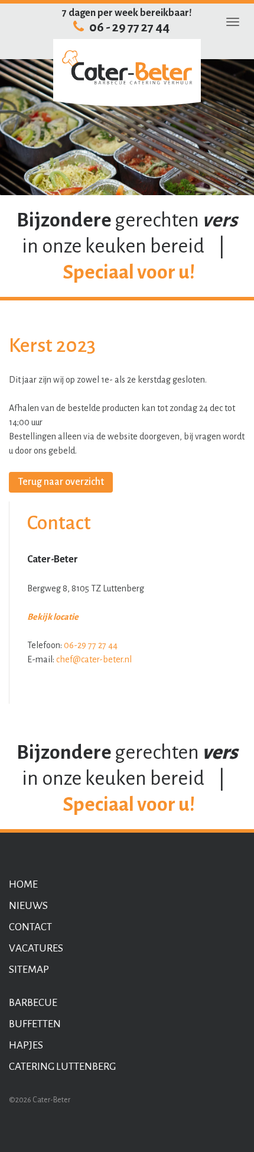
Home (23, 884)
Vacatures (36, 948)
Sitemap (29, 969)
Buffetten (35, 1024)
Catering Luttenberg (62, 1066)
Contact (30, 927)
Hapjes (26, 1045)
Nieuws (28, 905)
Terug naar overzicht (61, 482)
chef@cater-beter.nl (94, 659)
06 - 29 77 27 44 (128, 27)
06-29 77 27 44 (91, 645)
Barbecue (33, 1002)
